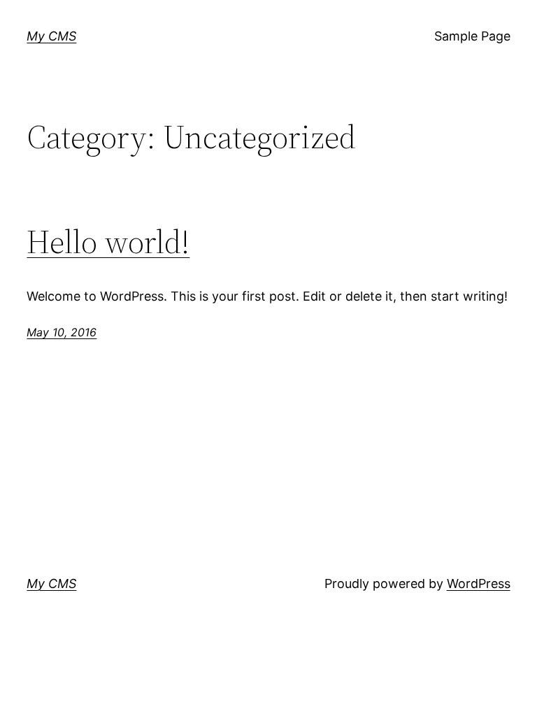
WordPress (478, 583)
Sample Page (472, 36)
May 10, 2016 (61, 332)
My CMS (51, 36)
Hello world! (108, 241)
